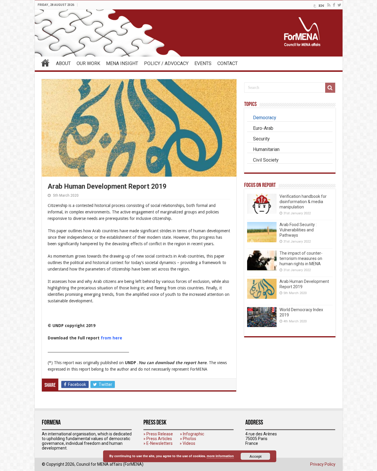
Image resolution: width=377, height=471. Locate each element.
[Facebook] (334, 5)
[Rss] (329, 5)
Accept (255, 456)
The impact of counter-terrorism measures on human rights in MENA (301, 258)
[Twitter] (339, 5)
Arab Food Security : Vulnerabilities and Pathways (298, 230)
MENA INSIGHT (122, 63)
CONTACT (227, 63)
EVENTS (202, 63)
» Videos (187, 443)
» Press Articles (157, 438)
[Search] (330, 88)
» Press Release (158, 434)
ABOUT (63, 63)
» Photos (188, 438)
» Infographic (192, 434)
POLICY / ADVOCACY (166, 63)
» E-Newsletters (158, 443)
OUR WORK (88, 63)
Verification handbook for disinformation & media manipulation (303, 201)
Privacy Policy (322, 464)
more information (220, 456)
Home (45, 63)
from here (111, 338)
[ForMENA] (189, 33)
